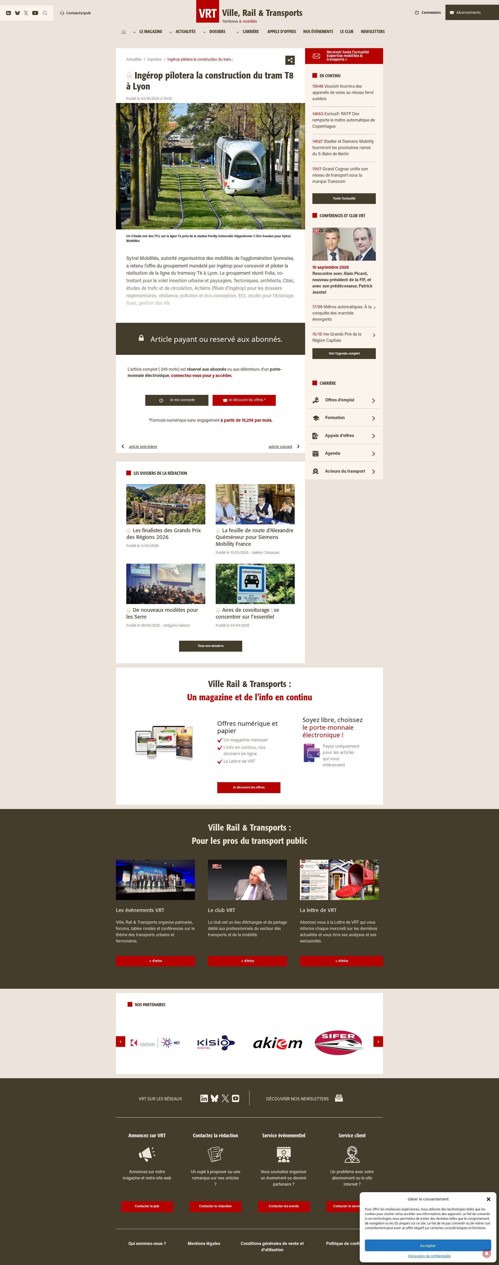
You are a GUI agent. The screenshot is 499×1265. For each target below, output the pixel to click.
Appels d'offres (339, 436)
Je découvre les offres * (247, 400)
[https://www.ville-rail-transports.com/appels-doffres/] (373, 436)
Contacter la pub (147, 1206)
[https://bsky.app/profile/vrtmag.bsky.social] (17, 13)
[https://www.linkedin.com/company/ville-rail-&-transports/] (8, 13)
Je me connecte (182, 400)
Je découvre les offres (249, 787)
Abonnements (468, 12)
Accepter (428, 1245)
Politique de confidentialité (352, 1244)
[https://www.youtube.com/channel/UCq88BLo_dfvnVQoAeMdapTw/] (35, 13)
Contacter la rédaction (215, 1206)
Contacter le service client (352, 1206)
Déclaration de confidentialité (429, 1256)
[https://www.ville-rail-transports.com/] (124, 32)
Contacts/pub (78, 12)
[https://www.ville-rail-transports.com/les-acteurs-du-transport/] (373, 471)
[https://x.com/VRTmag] (26, 13)
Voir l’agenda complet (344, 353)
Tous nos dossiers (211, 646)
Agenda (332, 454)
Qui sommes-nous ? (147, 1244)
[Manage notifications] (487, 1253)
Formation (335, 418)
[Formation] (373, 418)
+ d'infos (155, 961)
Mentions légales (204, 1244)
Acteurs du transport (345, 471)
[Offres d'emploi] (373, 400)
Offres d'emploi (339, 400)
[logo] (155, 1042)
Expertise (154, 60)
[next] (378, 1041)
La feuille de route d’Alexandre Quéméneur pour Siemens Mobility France (254, 537)
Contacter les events (284, 1206)
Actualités (134, 60)
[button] (488, 1199)
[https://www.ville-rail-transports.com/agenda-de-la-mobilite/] (373, 453)
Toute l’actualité (344, 198)
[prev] (120, 1041)
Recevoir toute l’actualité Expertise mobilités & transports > (348, 56)
